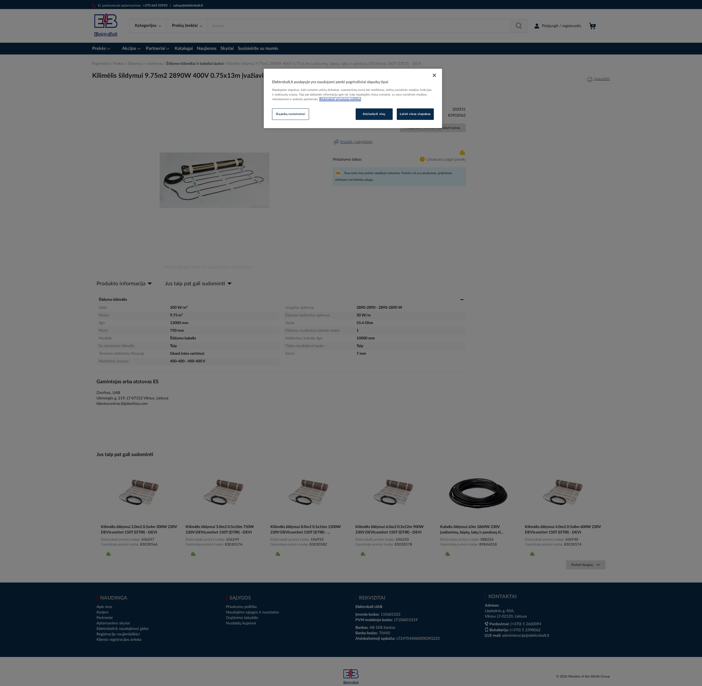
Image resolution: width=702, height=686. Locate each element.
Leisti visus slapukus (415, 114)
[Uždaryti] (434, 75)
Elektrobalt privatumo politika (340, 99)
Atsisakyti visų (374, 114)
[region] (353, 98)
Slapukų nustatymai (290, 114)
